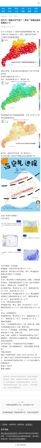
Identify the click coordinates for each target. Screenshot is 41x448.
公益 (16, 11)
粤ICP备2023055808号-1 (10, 433)
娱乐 (36, 11)
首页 (10, 16)
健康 (29, 11)
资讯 (16, 8)
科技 (36, 8)
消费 (23, 11)
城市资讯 (23, 445)
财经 (9, 8)
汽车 (23, 8)
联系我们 (29, 424)
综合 (3, 8)
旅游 (3, 11)
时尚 (9, 11)
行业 (29, 8)
